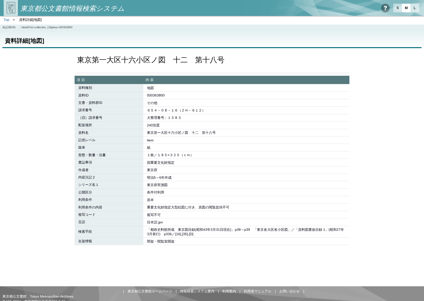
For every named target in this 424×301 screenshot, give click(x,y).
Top (6, 20)
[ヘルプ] (385, 8)
